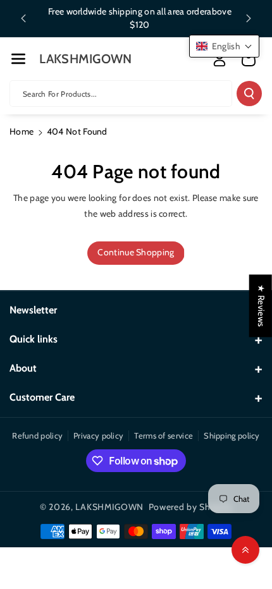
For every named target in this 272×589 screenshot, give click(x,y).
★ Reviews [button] (261, 305)
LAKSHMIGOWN (109, 507)
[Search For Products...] (249, 93)
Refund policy (37, 435)
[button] (18, 59)
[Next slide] (249, 18)
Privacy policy (98, 435)
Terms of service (163, 435)
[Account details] (219, 59)
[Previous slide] (23, 18)
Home (21, 131)
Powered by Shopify (191, 507)
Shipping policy (232, 435)
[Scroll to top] (245, 550)
